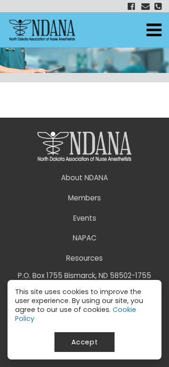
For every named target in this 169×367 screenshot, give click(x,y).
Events (84, 218)
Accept (84, 342)
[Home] (42, 30)
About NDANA (84, 178)
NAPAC (85, 238)
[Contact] (144, 6)
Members (84, 198)
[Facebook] (130, 6)
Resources (84, 258)
